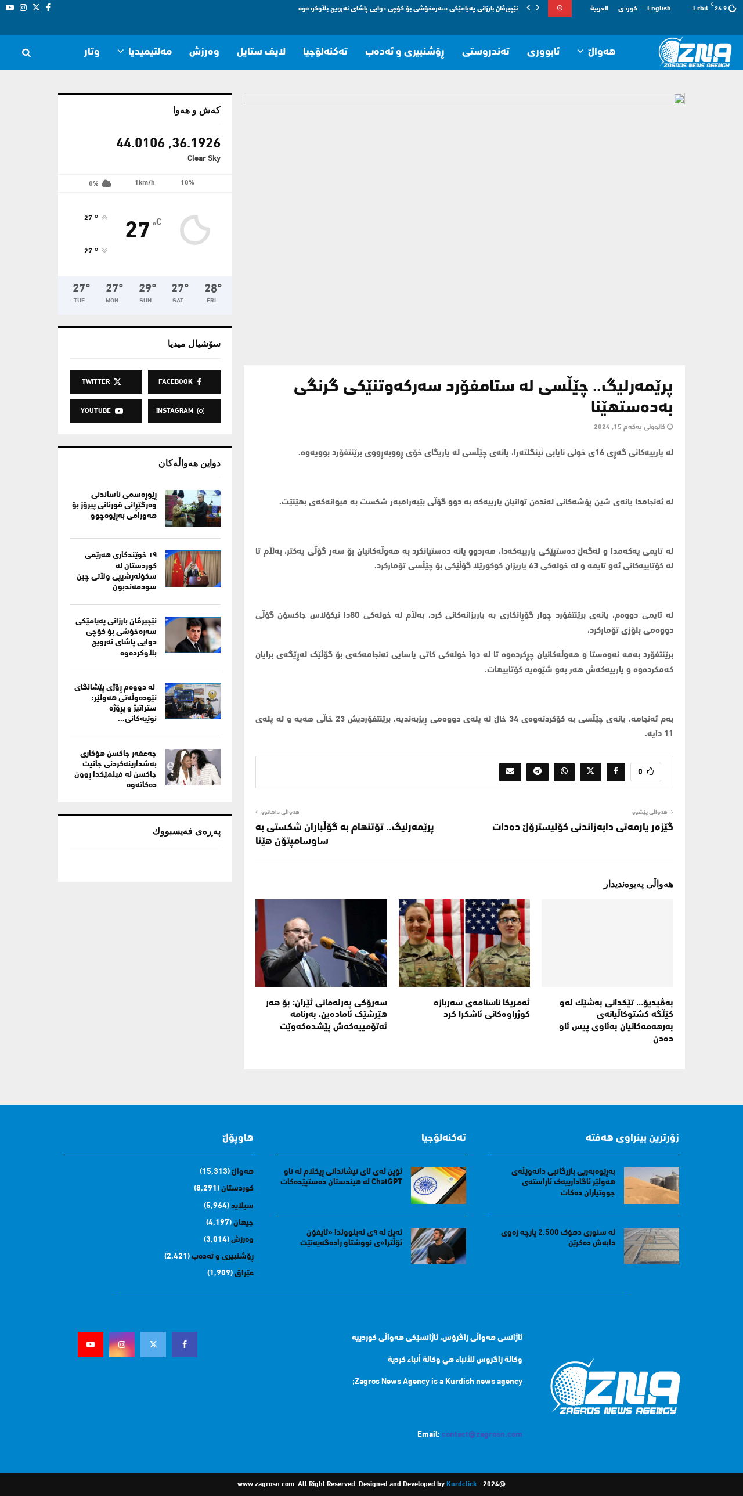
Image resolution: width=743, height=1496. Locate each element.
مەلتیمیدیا (150, 52)
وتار (92, 52)
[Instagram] (122, 1344)
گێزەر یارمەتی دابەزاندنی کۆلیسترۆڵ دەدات (582, 828)
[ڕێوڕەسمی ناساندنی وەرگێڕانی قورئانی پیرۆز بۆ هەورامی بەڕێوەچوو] (193, 508)
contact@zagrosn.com (482, 1434)
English (659, 8)
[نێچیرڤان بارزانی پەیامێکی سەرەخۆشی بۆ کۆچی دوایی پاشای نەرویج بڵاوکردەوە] (193, 635)
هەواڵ (602, 52)
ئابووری (543, 52)
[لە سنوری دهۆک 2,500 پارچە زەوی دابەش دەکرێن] (651, 1246)
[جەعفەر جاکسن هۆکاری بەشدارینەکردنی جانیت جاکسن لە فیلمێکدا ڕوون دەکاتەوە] (193, 767)
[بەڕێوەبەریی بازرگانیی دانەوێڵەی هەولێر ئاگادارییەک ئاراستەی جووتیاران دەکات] (651, 1185)
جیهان (243, 1223)
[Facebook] (184, 1344)
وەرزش (204, 52)
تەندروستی (486, 52)
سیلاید (242, 1206)
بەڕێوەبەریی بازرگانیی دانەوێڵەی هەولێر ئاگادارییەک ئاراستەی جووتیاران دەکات (563, 1182)
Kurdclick (461, 1484)
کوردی (627, 8)
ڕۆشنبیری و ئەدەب (405, 52)
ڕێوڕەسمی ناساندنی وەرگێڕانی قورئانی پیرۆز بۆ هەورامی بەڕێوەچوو (114, 505)
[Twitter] (153, 1344)
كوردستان (237, 1188)
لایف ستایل (261, 52)
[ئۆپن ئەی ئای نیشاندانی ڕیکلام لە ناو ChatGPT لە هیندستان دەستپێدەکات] (438, 1185)
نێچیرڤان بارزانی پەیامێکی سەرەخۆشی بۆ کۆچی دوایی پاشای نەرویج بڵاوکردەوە (408, 8)
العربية (599, 8)
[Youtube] (90, 1344)
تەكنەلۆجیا (325, 52)
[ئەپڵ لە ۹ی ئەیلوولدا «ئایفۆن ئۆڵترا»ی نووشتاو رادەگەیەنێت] (438, 1246)
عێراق (244, 1273)
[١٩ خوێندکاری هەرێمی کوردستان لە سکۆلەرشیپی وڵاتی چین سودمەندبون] (193, 568)
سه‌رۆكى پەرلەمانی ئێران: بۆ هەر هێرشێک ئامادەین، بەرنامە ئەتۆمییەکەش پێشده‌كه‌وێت (326, 1015)
